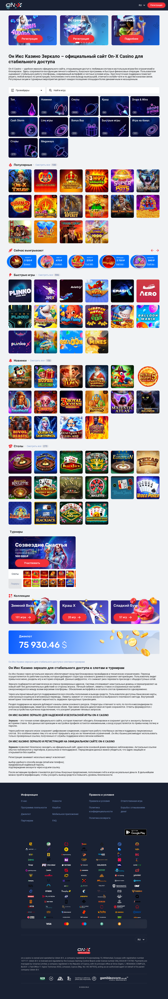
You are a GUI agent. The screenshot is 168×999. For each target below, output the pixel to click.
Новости (57, 801)
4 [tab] (86, 42)
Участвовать (32, 563)
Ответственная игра (131, 801)
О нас (24, 801)
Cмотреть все (47, 275)
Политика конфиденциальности (101, 809)
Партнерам (27, 820)
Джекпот (26, 814)
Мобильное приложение (65, 814)
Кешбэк (56, 807)
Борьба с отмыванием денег (133, 809)
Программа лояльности (34, 807)
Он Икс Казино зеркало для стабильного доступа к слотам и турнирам (47, 661)
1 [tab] (77, 42)
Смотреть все (44, 165)
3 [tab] (84, 42)
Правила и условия (99, 801)
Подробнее (131, 38)
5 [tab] (89, 42)
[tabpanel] (32, 30)
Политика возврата (99, 818)
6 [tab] (92, 42)
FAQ (54, 820)
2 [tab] (81, 42)
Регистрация (156, 5)
